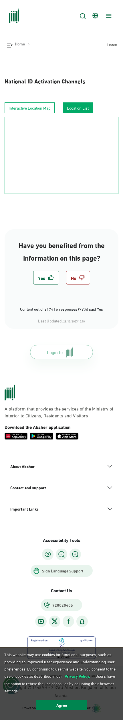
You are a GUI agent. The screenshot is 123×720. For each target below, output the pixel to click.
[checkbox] (46, 277)
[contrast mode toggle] (47, 554)
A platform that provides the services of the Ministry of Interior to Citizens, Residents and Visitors (59, 412)
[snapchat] (82, 621)
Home (20, 43)
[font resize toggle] (61, 554)
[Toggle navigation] (108, 16)
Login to (55, 352)
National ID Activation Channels (45, 80)
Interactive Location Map (30, 107)
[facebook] (68, 621)
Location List (78, 107)
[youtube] (40, 621)
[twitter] (54, 621)
